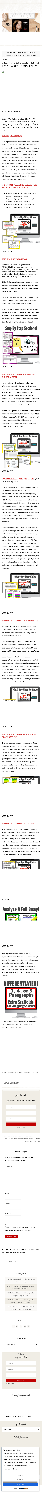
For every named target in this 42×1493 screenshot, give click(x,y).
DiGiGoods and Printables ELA (21, 23)
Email (7, 1204)
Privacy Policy (21, 1127)
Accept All (20, 1484)
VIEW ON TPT (7, 252)
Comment (9, 1166)
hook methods (18, 272)
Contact (32, 1417)
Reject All (20, 1479)
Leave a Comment (12, 1083)
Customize (20, 1475)
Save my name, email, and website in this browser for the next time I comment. (20, 1228)
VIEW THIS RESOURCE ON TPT (14, 111)
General (5, 59)
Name (7, 1193)
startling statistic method (23, 303)
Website (8, 1214)
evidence (24, 746)
